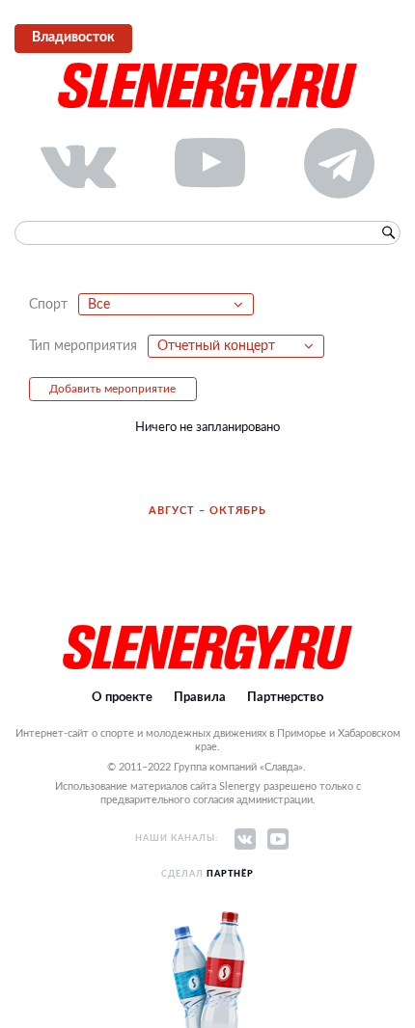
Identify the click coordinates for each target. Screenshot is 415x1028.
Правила (200, 697)
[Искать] (388, 233)
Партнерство (285, 697)
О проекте (122, 697)
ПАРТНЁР (230, 874)
